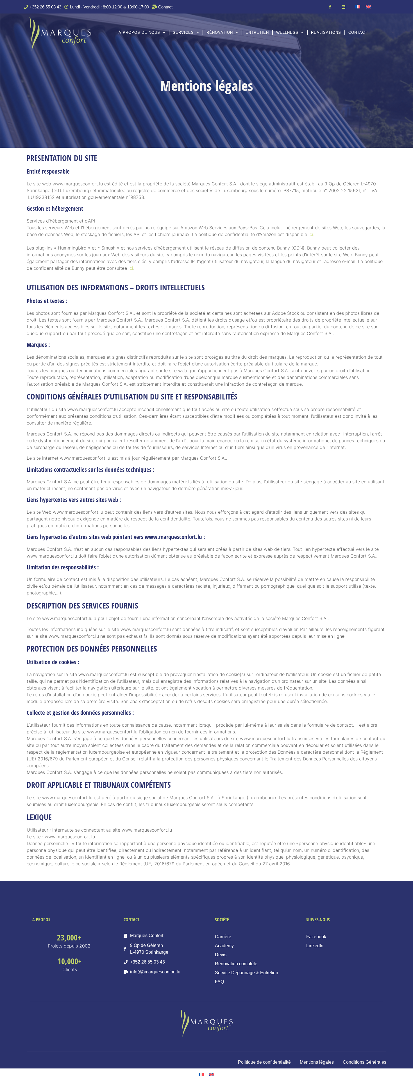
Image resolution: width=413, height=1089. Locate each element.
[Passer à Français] (357, 7)
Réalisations (326, 32)
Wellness (287, 32)
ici (310, 234)
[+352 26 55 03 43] (43, 7)
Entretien (257, 32)
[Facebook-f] (330, 7)
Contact (357, 32)
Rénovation (219, 32)
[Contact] (163, 7)
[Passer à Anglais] (368, 7)
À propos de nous (139, 32)
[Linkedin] (343, 7)
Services (183, 32)
